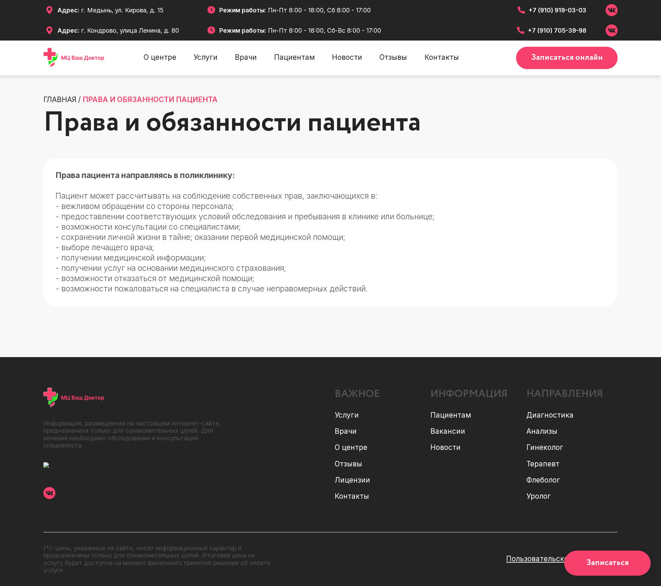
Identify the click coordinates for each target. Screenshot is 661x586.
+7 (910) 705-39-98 (557, 30)
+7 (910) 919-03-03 (557, 10)
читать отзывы (63, 471)
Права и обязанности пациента (150, 100)
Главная (59, 100)
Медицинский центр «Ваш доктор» (98, 464)
